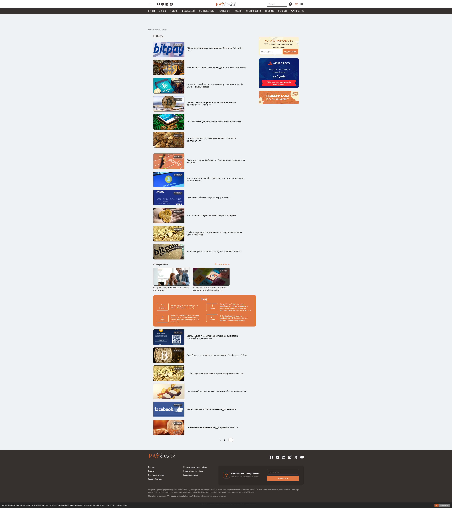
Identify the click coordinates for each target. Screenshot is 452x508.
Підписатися (290, 51)
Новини (238, 11)
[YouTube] (302, 457)
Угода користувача (190, 475)
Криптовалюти (206, 11)
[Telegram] (162, 4)
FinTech (174, 11)
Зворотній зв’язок (154, 479)
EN (301, 4)
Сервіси (282, 11)
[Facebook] (158, 4)
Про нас (151, 467)
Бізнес (162, 11)
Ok (436, 505)
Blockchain (188, 11)
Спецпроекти (253, 11)
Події (204, 299)
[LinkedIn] (166, 4)
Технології (224, 11)
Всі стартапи (220, 264)
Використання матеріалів (193, 471)
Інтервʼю (269, 11)
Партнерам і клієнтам (156, 475)
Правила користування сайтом (195, 467)
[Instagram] (171, 4)
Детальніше (444, 505)
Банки (151, 11)
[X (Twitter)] (296, 457)
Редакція (151, 471)
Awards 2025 (297, 11)
